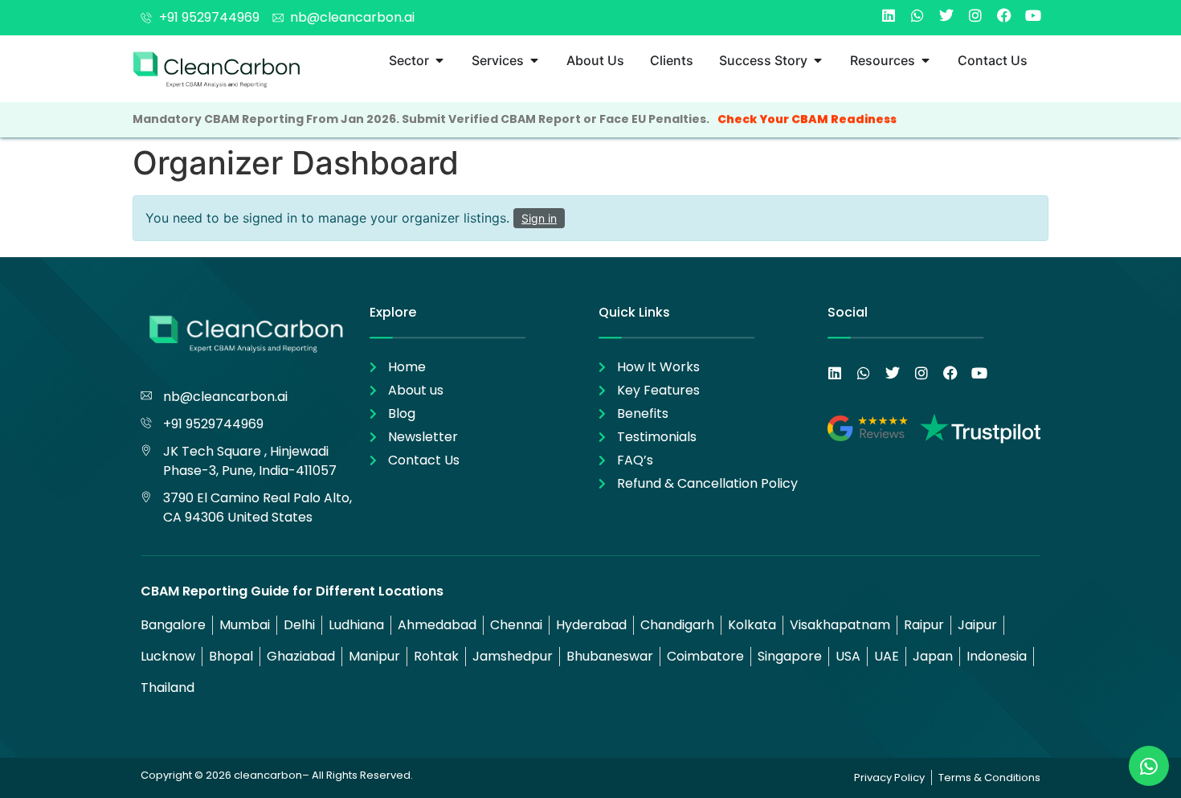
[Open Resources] (925, 60)
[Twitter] (946, 15)
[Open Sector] (439, 60)
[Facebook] (1004, 15)
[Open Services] (534, 60)
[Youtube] (1033, 15)
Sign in (539, 218)
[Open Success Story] (817, 60)
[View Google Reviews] (868, 428)
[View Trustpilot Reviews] (980, 428)
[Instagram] (975, 15)
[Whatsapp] (917, 15)
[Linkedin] (888, 15)
